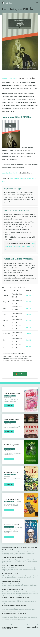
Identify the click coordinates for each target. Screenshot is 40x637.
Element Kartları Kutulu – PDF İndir (12, 557)
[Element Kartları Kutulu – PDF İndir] (31, 426)
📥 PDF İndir (20, 374)
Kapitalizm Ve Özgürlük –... (12, 525)
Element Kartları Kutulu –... (12, 419)
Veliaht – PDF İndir (32, 627)
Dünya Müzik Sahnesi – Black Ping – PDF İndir (15, 597)
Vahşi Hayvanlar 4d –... (11, 499)
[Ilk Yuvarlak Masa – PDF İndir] (31, 478)
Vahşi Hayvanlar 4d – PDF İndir (11, 581)
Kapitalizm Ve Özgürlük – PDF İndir (12, 589)
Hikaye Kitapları (13, 78)
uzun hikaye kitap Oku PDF (10, 173)
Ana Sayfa (4, 78)
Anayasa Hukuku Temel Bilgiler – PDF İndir (14, 605)
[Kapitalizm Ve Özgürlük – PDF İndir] (31, 531)
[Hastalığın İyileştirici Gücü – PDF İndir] (31, 452)
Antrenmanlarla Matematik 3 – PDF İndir (14, 613)
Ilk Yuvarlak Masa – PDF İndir (10, 573)
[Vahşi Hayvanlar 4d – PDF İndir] (31, 505)
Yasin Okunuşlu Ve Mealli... (12, 393)
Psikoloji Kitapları (9, 449)
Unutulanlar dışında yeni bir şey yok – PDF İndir (10, 627)
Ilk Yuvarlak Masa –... (11, 472)
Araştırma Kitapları (10, 474)
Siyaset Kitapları (9, 527)
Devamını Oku (9, 405)
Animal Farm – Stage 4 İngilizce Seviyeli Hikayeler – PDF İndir (20, 246)
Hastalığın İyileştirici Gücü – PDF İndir (13, 565)
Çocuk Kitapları (8, 501)
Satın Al (28, 295)
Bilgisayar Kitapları (10, 395)
